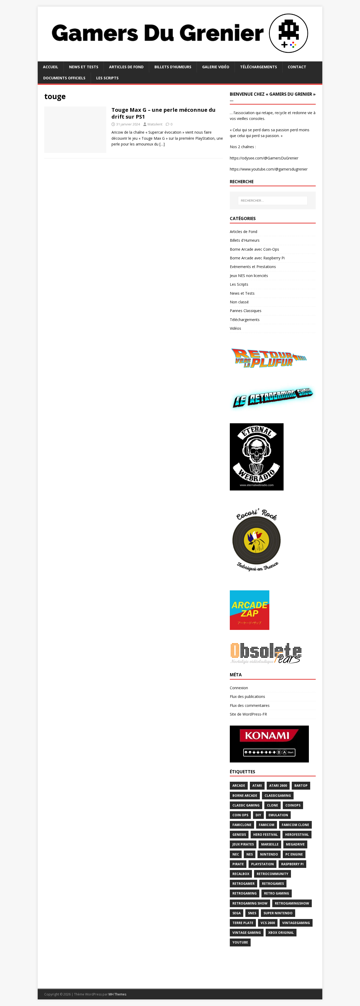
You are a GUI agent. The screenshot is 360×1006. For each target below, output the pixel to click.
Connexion (239, 687)
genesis (239, 834)
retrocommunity (272, 874)
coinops (292, 805)
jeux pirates (243, 844)
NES (249, 854)
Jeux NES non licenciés (249, 275)
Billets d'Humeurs (245, 240)
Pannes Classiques (245, 310)
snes (252, 913)
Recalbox (240, 874)
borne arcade (244, 795)
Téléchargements (258, 66)
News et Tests (83, 66)
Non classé (239, 301)
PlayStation (262, 864)
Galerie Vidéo (215, 66)
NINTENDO (269, 854)
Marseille (270, 844)
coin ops (240, 815)
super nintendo (278, 913)
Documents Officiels (64, 77)
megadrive (295, 844)
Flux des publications (247, 696)
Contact (297, 66)
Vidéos (235, 328)
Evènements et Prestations (253, 266)
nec (235, 854)
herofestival (297, 834)
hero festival (265, 834)
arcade (238, 785)
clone (272, 805)
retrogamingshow (292, 903)
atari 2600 (278, 785)
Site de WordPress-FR (248, 714)
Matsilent (155, 124)
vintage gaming (246, 932)
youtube (240, 942)
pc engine (294, 854)
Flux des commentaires (250, 705)
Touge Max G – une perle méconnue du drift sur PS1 (163, 113)
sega (236, 913)
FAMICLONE (241, 825)
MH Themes (117, 994)
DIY (258, 815)
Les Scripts (107, 77)
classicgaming (278, 795)
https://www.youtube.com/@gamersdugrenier (269, 169)
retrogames (273, 883)
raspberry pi (292, 864)
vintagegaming (296, 923)
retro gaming (276, 893)
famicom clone (295, 825)
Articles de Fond (126, 66)
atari (257, 785)
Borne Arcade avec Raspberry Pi (257, 257)
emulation (278, 815)
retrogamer (243, 883)
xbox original (281, 932)
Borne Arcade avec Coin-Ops (254, 249)
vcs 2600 (268, 923)
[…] (162, 144)
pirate (238, 864)
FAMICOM (266, 825)
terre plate (242, 923)
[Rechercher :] (273, 200)
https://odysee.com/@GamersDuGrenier (264, 158)
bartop (301, 785)
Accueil (50, 66)
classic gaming (246, 805)
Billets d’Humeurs (172, 66)
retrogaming (244, 893)
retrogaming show (249, 903)
